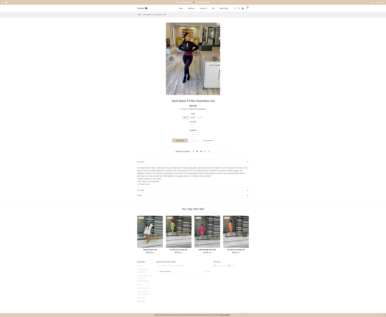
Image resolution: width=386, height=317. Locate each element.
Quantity (193, 130)
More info (227, 315)
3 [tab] (195, 92)
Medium (192, 117)
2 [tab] (193, 92)
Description (140, 162)
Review (139, 195)
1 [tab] (190, 92)
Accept (222, 315)
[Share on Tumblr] (209, 151)
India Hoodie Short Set (207, 250)
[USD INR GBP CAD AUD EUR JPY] (373, 2)
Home (181, 8)
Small (186, 117)
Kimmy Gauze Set (150, 250)
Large (200, 117)
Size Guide (140, 190)
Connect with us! (144, 288)
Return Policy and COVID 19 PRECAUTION (144, 278)
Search (140, 266)
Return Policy (224, 8)
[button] (193, 109)
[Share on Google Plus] (205, 151)
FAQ (213, 8)
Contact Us (203, 8)
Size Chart (141, 298)
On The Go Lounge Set (178, 250)
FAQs (139, 285)
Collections (191, 8)
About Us (141, 301)
